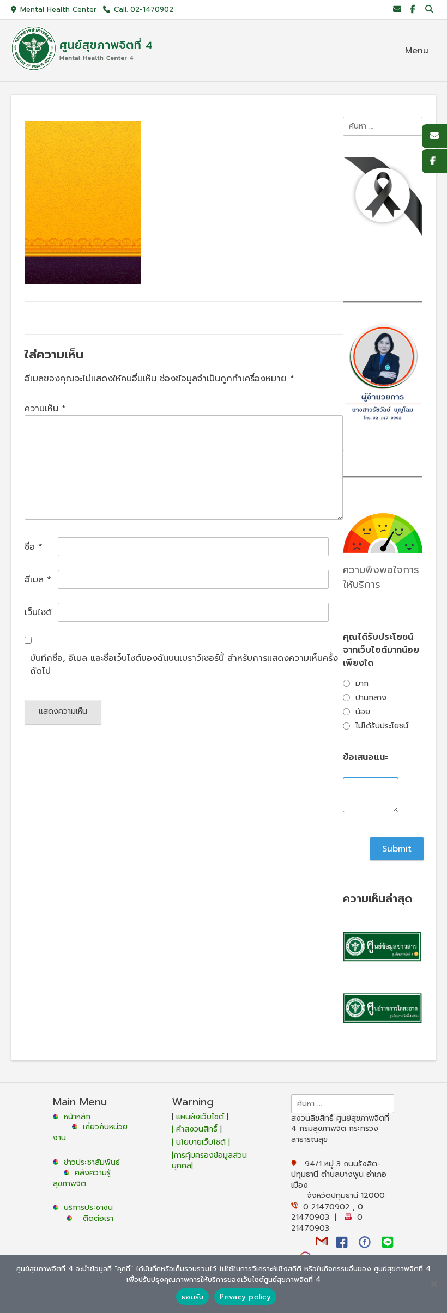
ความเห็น (45, 408)
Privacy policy (245, 1297)
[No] (433, 1284)
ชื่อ (34, 547)
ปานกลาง (370, 697)
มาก (362, 683)
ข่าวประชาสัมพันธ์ (94, 1162)
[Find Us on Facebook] (412, 9)
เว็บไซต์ (38, 612)
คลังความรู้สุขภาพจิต (82, 1178)
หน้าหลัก (75, 1116)
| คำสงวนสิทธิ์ (196, 1129)
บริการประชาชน (91, 1207)
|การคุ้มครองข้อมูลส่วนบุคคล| (209, 1161)
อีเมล (38, 579)
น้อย (362, 712)
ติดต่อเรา (98, 1218)
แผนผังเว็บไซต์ (200, 1116)
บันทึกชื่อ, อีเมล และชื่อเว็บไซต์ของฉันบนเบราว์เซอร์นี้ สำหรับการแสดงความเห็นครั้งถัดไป (184, 665)
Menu (416, 50)
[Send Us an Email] (397, 9)
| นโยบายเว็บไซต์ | (201, 1142)
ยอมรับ (192, 1297)
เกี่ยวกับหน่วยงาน (90, 1132)
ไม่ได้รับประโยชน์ (381, 726)
